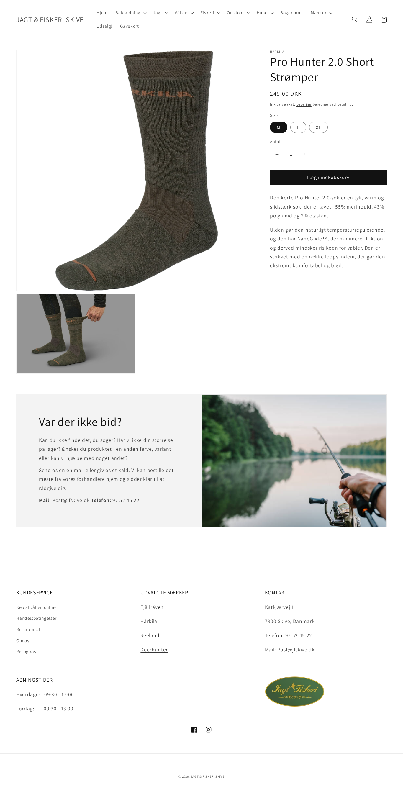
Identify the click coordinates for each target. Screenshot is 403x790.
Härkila (148, 621)
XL (318, 127)
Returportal (28, 629)
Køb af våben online (36, 607)
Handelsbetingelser (36, 618)
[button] (130, 12)
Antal (275, 141)
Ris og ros (26, 651)
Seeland (150, 635)
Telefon (274, 635)
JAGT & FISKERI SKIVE (207, 776)
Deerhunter (154, 649)
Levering (304, 104)
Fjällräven (152, 607)
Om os (22, 640)
